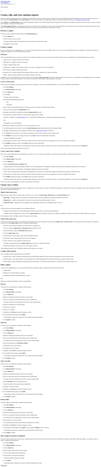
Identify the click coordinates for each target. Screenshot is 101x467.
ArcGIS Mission (5, 2)
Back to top (3, 465)
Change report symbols (41, 130)
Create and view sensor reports (82, 19)
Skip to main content (5, 1)
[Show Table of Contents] (1, 11)
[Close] (1, 10)
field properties (21, 117)
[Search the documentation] (15, 4)
